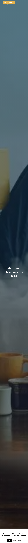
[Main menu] (25, 3)
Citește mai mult (17, 540)
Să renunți (23, 535)
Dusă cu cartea (8, 2)
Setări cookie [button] (19, 537)
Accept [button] (9, 540)
